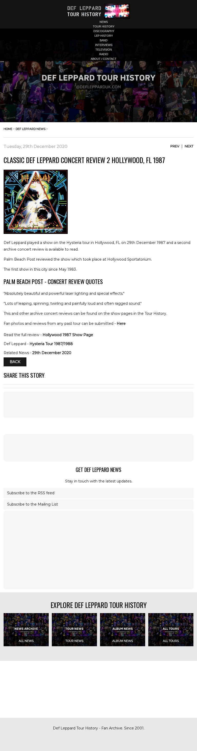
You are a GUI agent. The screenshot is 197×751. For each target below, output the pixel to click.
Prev (174, 146)
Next (189, 146)
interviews (103, 44)
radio (103, 54)
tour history (103, 26)
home (8, 129)
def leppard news (30, 129)
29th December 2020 (51, 352)
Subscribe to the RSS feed (30, 493)
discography (103, 31)
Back (15, 361)
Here (121, 323)
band (103, 40)
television (103, 49)
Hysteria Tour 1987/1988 (51, 343)
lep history (103, 35)
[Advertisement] (98, 447)
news (104, 21)
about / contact (103, 58)
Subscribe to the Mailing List (32, 504)
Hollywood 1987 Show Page (68, 334)
